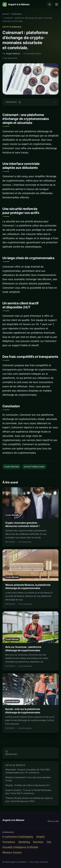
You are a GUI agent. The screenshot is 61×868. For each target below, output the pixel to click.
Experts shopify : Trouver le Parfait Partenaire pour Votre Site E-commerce (28, 791)
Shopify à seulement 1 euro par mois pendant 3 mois (28, 779)
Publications (16, 14)
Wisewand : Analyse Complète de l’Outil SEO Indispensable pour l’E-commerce (27, 771)
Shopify (40, 836)
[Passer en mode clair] (49, 4)
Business (38, 841)
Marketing (24, 841)
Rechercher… (12, 754)
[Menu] (56, 4)
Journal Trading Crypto (34, 466)
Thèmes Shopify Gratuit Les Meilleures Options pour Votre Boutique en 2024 (29, 799)
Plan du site (53, 821)
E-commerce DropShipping (17, 836)
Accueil (5, 14)
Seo (49, 841)
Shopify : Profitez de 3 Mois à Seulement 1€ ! (27, 785)
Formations (8, 841)
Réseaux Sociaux (12, 852)
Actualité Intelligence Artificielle (20, 847)
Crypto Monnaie (12, 27)
